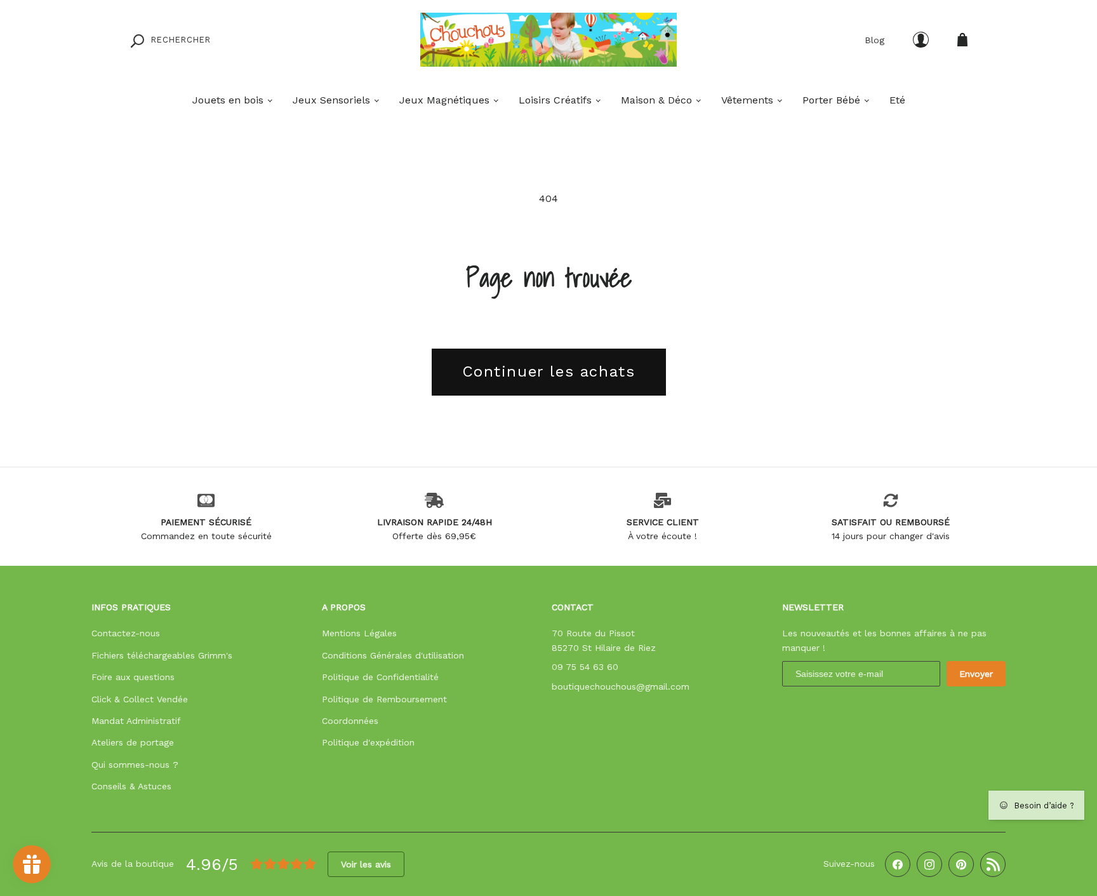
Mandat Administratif (136, 721)
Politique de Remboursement (384, 699)
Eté (897, 100)
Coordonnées (350, 721)
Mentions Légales (359, 633)
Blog (874, 40)
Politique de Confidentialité (380, 677)
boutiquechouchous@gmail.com (620, 686)
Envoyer (976, 674)
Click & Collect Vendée (139, 699)
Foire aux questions (133, 677)
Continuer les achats (548, 371)
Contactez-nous (125, 633)
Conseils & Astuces (131, 786)
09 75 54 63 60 (585, 667)
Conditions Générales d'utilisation (393, 655)
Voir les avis (366, 864)
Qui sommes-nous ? (134, 764)
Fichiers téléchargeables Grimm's (161, 655)
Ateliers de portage (132, 742)
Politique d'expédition (368, 742)
